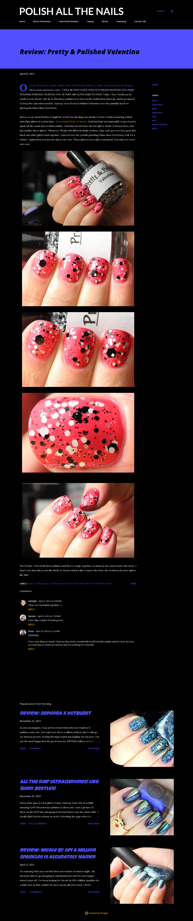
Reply (31, 609)
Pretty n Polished (159, 124)
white (154, 128)
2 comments (35, 892)
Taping (90, 21)
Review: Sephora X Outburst (55, 713)
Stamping (121, 21)
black (154, 100)
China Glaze (157, 104)
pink (154, 120)
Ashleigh (32, 601)
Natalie (32, 616)
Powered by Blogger (98, 913)
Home (22, 21)
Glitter (105, 21)
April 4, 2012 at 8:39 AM (50, 601)
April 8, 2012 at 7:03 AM (49, 616)
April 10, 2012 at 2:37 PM (48, 631)
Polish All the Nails (71, 11)
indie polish (157, 112)
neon (154, 116)
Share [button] (155, 84)
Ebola (31, 631)
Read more (93, 748)
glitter (154, 108)
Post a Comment (38, 823)
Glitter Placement (42, 21)
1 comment (35, 748)
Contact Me (140, 21)
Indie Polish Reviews (68, 21)
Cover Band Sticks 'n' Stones (71, 121)
